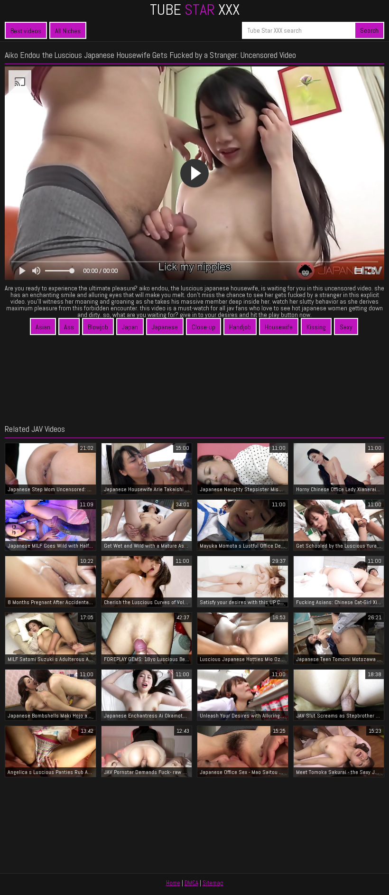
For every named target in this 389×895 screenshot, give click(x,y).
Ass (69, 327)
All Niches (68, 31)
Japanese (165, 327)
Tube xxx (195, 9)
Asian (43, 327)
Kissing (316, 327)
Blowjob (98, 327)
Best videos (25, 31)
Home (173, 883)
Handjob (240, 327)
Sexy (346, 327)
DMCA (191, 883)
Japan (130, 327)
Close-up (203, 327)
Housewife (279, 327)
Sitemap (213, 883)
